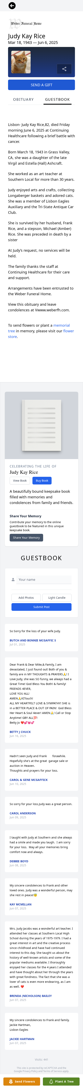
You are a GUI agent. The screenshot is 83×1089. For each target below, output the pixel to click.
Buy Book (42, 480)
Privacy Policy (30, 1071)
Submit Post (41, 607)
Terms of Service (52, 1071)
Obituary (23, 99)
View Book (20, 480)
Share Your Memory (26, 537)
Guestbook (57, 99)
